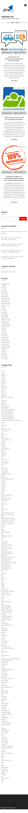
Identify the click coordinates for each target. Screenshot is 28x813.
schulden (3, 709)
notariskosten (5, 655)
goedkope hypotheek (7, 523)
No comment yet (20, 52)
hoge (2, 538)
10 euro (3, 372)
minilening (4, 630)
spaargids (4, 716)
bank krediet (4, 438)
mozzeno (3, 644)
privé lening (4, 692)
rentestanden (5, 703)
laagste (3, 598)
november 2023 (5, 342)
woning (3, 765)
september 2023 (5, 346)
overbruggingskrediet (7, 669)
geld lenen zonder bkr (7, 514)
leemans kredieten (6, 602)
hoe (2, 534)
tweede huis (4, 721)
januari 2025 (4, 317)
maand (3, 621)
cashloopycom (8, 52)
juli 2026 (3, 285)
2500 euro (4, 386)
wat (2, 758)
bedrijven (3, 445)
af (1, 399)
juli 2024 (3, 328)
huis (2, 539)
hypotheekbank (5, 561)
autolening (4, 431)
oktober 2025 (5, 301)
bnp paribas (4, 468)
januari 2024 (4, 339)
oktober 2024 (5, 323)
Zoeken (4, 212)
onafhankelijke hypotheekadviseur (10, 659)
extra (2, 502)
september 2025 (5, 303)
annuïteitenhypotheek (7, 418)
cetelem (3, 488)
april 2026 (4, 291)
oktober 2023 (5, 344)
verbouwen (4, 739)
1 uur (2, 370)
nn (2, 653)
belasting (3, 447)
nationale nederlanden (7, 648)
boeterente (4, 470)
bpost (2, 475)
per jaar (3, 684)
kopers (3, 586)
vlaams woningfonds (7, 746)
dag (2, 493)
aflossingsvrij (4, 408)
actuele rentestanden (7, 397)
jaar (2, 575)
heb (2, 529)
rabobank (4, 696)
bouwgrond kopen (6, 473)
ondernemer (4, 662)
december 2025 (5, 298)
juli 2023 (3, 349)
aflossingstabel (5, 406)
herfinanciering (5, 532)
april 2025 (4, 312)
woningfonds (4, 767)
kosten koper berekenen (8, 591)
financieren (4, 504)
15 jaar (3, 377)
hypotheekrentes (6, 566)
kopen (3, 584)
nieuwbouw (4, 652)
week (2, 762)
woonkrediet (4, 771)
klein (2, 580)
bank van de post (6, 440)
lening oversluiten (6, 612)
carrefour (3, 486)
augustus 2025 (5, 305)
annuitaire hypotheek (7, 411)
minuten (3, 632)
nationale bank (5, 646)
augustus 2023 (5, 348)
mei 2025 (3, 310)
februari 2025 (5, 316)
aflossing (3, 404)
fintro (2, 506)
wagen (3, 757)
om (2, 657)
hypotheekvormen (6, 568)
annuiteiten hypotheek (7, 415)
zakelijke (3, 774)
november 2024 (5, 321)
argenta (3, 422)
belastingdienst (5, 449)
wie (2, 764)
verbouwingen (5, 742)
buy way (3, 481)
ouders (3, 668)
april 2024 (4, 333)
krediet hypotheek (6, 595)
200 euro (3, 381)
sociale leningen (5, 712)
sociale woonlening (6, 714)
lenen (2, 603)
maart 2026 (4, 293)
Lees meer (14, 81)
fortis (2, 507)
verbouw (3, 737)
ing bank (3, 573)
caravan (3, 484)
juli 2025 (3, 307)
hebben (3, 530)
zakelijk (3, 773)
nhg (2, 650)
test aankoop (5, 717)
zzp (2, 782)
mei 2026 (3, 289)
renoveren (4, 700)
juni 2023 (3, 351)
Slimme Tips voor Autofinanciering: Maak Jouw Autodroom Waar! (14, 59)
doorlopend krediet (6, 495)
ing (2, 571)
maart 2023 (4, 357)
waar (2, 755)
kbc (2, 577)
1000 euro (4, 376)
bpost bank (4, 477)
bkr (2, 457)
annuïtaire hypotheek (7, 413)
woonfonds (4, 769)
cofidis (3, 489)
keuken (3, 579)
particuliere (4, 680)
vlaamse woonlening (7, 748)
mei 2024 (3, 332)
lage (2, 600)
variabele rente (5, 730)
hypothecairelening (6, 554)
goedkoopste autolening (8, 518)
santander (4, 707)
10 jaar (3, 374)
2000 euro (4, 383)
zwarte (3, 780)
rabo (2, 694)
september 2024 (5, 325)
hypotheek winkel (6, 559)
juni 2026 (3, 287)
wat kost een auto (6, 760)
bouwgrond (4, 472)
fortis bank (4, 509)
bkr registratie (5, 461)
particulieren (4, 682)
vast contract (5, 732)
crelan (3, 491)
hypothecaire (5, 550)
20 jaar (3, 379)
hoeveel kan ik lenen (6, 536)
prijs (2, 689)
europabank (4, 500)
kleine (2, 582)
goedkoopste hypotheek (8, 520)
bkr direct (4, 459)
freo (2, 511)
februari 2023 (5, 358)
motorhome (4, 643)
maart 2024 (4, 335)
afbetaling (4, 400)
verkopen (3, 744)
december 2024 (5, 319)
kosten (3, 587)
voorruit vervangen (6, 753)
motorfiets (4, 641)
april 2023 (4, 355)
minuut (3, 634)
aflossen (3, 402)
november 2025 (5, 300)
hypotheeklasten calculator (8, 562)
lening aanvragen (6, 605)
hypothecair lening (6, 548)
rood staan (4, 705)
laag (2, 596)
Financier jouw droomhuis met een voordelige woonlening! (14, 118)
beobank (3, 452)
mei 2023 (3, 353)
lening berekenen (6, 607)
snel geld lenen (5, 710)
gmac (2, 516)
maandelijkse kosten (7, 625)
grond (3, 527)
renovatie (3, 698)
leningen (3, 614)
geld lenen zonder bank (7, 513)
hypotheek (4, 555)
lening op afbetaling (6, 611)
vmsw (2, 749)
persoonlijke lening (6, 687)
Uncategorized (5, 725)
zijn (2, 776)
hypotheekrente (5, 564)
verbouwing (4, 741)
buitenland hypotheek (7, 479)
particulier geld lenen (7, 678)
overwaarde (4, 675)
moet (2, 637)
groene (3, 525)
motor (3, 639)
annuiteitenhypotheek (7, 416)
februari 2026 (5, 294)
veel (2, 735)
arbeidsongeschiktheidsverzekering (11, 420)
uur (2, 726)
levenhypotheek (5, 618)
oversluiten (4, 673)
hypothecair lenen (6, 546)
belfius (3, 450)
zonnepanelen (5, 778)
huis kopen (4, 541)
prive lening (4, 691)
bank (2, 436)
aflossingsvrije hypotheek (8, 409)
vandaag (3, 728)
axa (2, 433)
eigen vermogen (5, 498)
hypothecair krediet (6, 545)
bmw (2, 465)
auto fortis (4, 425)
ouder (3, 666)
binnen (3, 456)
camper (3, 482)
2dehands (4, 388)
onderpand (4, 664)
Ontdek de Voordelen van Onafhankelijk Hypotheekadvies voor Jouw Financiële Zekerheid (14, 178)
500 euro (3, 392)
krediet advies (5, 593)
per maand (4, 685)
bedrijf (3, 443)
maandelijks (4, 623)
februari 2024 (5, 337)
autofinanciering (5, 429)
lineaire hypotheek (6, 619)
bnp (2, 466)
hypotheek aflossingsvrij (8, 557)
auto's (3, 427)
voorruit (3, 751)
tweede (3, 719)
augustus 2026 (5, 284)
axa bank (3, 434)
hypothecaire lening (6, 552)
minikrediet (4, 628)
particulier (4, 676)
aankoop (3, 395)
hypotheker (4, 570)
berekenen (4, 454)
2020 (2, 384)
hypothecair (4, 543)
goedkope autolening (7, 522)
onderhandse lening (6, 660)
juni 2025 (3, 309)
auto (2, 424)
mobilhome (4, 635)
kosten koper (5, 589)
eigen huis (4, 497)
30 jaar (3, 390)
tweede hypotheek (6, 723)
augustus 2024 (5, 326)
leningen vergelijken (6, 616)
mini (2, 627)
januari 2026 (4, 296)
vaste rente (4, 733)
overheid (3, 671)
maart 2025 (4, 314)
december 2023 (5, 341)
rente (2, 701)
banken (3, 441)
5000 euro (4, 393)
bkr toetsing (4, 463)
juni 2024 (3, 330)
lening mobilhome (6, 609)
